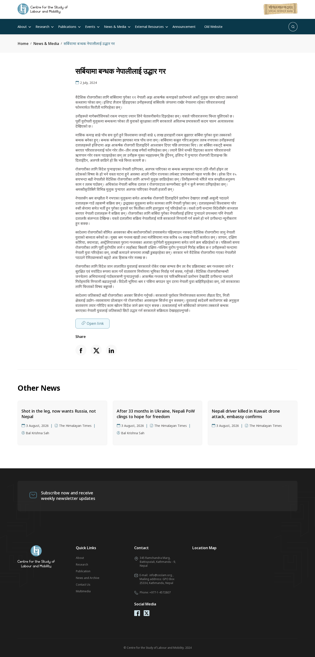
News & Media (115, 26)
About (22, 26)
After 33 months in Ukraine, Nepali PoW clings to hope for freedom (156, 413)
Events (90, 26)
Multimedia (83, 591)
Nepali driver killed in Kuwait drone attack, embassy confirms (246, 413)
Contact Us (83, 585)
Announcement (184, 26)
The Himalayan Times (75, 425)
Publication (83, 571)
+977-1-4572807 (160, 592)
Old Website (213, 26)
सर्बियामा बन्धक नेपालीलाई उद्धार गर (89, 43)
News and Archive (87, 578)
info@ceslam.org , (161, 575)
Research (42, 26)
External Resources (149, 26)
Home (23, 43)
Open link (95, 323)
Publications (67, 26)
